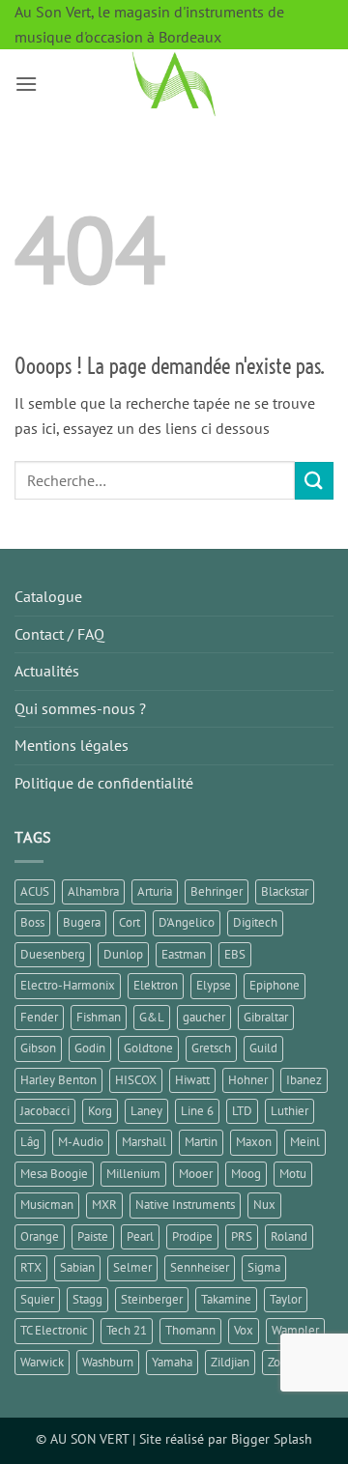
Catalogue (48, 596)
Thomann (190, 1330)
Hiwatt (192, 1080)
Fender (39, 1017)
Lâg (30, 1142)
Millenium (133, 1173)
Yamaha (172, 1362)
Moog (246, 1173)
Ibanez (304, 1080)
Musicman (46, 1204)
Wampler (295, 1330)
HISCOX (136, 1080)
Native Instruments (185, 1204)
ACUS (34, 891)
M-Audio (80, 1142)
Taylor (286, 1299)
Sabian (77, 1267)
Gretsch (211, 1048)
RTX (31, 1267)
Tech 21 (126, 1330)
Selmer (132, 1267)
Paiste (92, 1236)
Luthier (289, 1111)
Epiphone (274, 985)
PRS (241, 1236)
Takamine (226, 1299)
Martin (201, 1142)
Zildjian (230, 1362)
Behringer (216, 891)
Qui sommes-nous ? (80, 708)
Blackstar (284, 891)
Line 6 (197, 1111)
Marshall (144, 1142)
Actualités (46, 670)
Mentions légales (71, 745)
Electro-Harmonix (67, 985)
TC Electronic (54, 1330)
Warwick (42, 1362)
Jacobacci (45, 1111)
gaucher (204, 1017)
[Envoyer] (314, 481)
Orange (39, 1236)
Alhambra (93, 891)
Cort (129, 922)
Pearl (140, 1236)
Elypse (213, 985)
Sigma (263, 1267)
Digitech (255, 922)
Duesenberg (52, 954)
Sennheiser (199, 1267)
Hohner (248, 1080)
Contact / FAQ (59, 634)
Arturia (154, 891)
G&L (151, 1017)
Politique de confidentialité (103, 782)
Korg (100, 1111)
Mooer (196, 1173)
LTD (242, 1111)
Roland (289, 1236)
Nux (264, 1204)
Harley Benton (58, 1080)
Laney (146, 1111)
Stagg (87, 1299)
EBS (235, 954)
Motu (292, 1173)
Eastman (183, 954)
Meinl (305, 1142)
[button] (26, 83)
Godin (89, 1048)
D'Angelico (187, 922)
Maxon (254, 1142)
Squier (37, 1299)
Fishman (98, 1017)
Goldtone (148, 1048)
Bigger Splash (271, 1438)
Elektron (155, 985)
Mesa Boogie (54, 1173)
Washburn (107, 1362)
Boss (32, 922)
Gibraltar (266, 1017)
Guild (263, 1048)
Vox (243, 1330)
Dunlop (123, 954)
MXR (104, 1204)
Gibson (38, 1048)
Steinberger (152, 1299)
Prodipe (192, 1236)
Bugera (82, 922)
